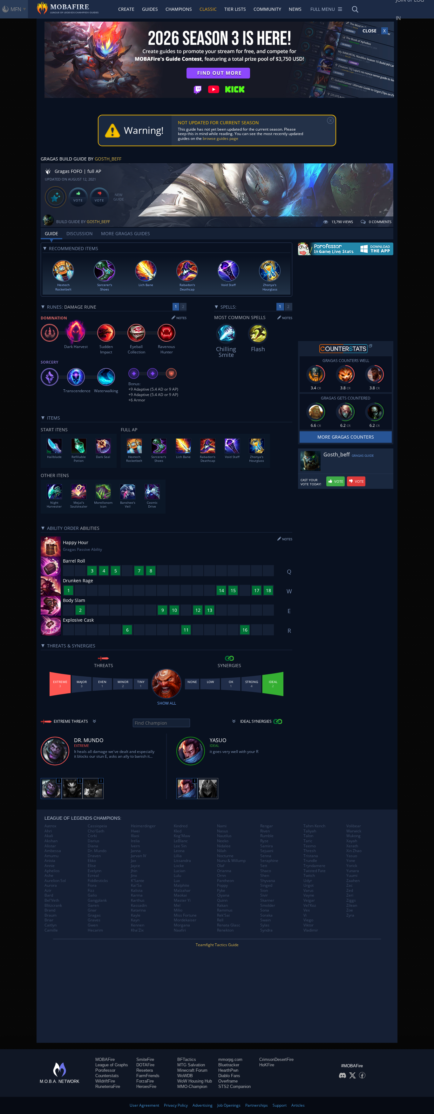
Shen (264, 875)
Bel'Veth (51, 900)
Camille (51, 930)
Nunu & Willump (231, 860)
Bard (48, 895)
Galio (92, 895)
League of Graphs (111, 1065)
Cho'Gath (96, 831)
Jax (133, 860)
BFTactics (186, 1059)
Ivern (135, 846)
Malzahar (182, 890)
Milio (178, 910)
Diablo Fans (229, 1075)
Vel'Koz (309, 905)
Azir (47, 890)
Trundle (310, 860)
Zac (349, 885)
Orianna (224, 870)
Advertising (203, 1105)
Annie (49, 865)
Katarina (138, 910)
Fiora (92, 885)
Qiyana (223, 895)
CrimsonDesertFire (276, 1059)
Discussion (79, 233)
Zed (349, 890)
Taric (307, 841)
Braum (50, 915)
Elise (92, 865)
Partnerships (256, 1105)
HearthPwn (228, 1070)
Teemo (309, 846)
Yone (350, 860)
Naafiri (180, 930)
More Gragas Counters (345, 437)
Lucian (179, 870)
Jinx (134, 875)
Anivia (49, 860)
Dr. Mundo (97, 850)
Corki (92, 835)
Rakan (222, 905)
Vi (305, 915)
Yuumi (351, 875)
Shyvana (267, 880)
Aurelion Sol (55, 880)
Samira (266, 846)
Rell (220, 920)
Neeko (222, 841)
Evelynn (94, 870)
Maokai (180, 895)
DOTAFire (145, 1065)
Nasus (222, 831)
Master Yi (182, 900)
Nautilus (224, 835)
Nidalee (224, 846)
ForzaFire (145, 1081)
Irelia (135, 841)
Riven (265, 831)
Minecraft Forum (192, 1070)
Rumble (267, 835)
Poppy (222, 885)
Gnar (92, 910)
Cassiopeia (97, 826)
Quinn (222, 900)
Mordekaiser (185, 920)
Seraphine (269, 860)
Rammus (225, 910)
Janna (136, 850)
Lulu (177, 875)
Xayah (351, 841)
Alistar (50, 846)
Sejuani (266, 850)
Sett (263, 865)
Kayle (135, 915)
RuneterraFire (107, 1086)
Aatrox (50, 826)
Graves (94, 920)
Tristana (310, 855)
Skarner (267, 900)
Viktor (308, 925)
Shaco (265, 870)
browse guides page (220, 138)
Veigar (309, 900)
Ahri (48, 831)
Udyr (307, 880)
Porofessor (105, 1070)
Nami (222, 826)
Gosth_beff (108, 159)
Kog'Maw (182, 835)
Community (267, 9)
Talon (308, 835)
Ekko (92, 860)
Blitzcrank (53, 905)
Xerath (352, 846)
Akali (48, 835)
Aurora (50, 885)
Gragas (94, 915)
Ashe (48, 875)
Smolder (267, 905)
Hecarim (95, 930)
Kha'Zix (137, 930)
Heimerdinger (143, 826)
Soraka (266, 915)
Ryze (264, 841)
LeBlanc (181, 841)
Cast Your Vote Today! (311, 482)
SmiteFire (145, 1059)
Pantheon (225, 880)
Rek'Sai (223, 915)
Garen (93, 905)
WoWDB (185, 1075)
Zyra (350, 915)
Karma (137, 895)
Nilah (221, 850)
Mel (177, 905)
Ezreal (93, 875)
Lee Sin (180, 846)
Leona (179, 850)
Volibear (353, 826)
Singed (266, 885)
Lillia (178, 855)
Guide (51, 233)
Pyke (221, 890)
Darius (93, 841)
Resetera (144, 1070)
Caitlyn (50, 925)
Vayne (308, 895)
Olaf (220, 865)
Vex (306, 910)
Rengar (266, 826)
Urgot (308, 885)
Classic (208, 9)
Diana (93, 846)
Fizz (91, 890)
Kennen (137, 925)
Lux (177, 880)
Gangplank (97, 900)
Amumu (51, 855)
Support (280, 1105)
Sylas (264, 925)
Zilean (351, 905)
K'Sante (137, 880)
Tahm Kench (314, 826)
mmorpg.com (230, 1059)
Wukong (353, 835)
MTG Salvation (191, 1065)
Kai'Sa (136, 885)
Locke (179, 865)
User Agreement (144, 1105)
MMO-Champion (192, 1086)
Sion (264, 890)
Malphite (181, 885)
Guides (150, 9)
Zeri (349, 895)
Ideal (214, 745)
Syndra (266, 930)
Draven (94, 855)
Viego (308, 920)
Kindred (180, 826)
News (295, 9)
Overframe (228, 1081)
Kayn (135, 920)
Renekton (225, 930)
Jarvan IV (138, 855)
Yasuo (351, 855)
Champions (179, 9)
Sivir (264, 895)
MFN (15, 9)
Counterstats (107, 1075)
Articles (298, 1105)
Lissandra (182, 860)
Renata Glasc (228, 925)
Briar (48, 920)
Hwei (135, 831)
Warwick (353, 831)
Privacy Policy (176, 1105)
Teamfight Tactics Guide (217, 944)
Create (126, 9)
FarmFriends (147, 1075)
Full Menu (322, 9)
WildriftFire (105, 1081)
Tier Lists (235, 9)
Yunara (352, 870)
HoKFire (266, 1065)
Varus (308, 890)
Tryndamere (314, 865)
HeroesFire (146, 1086)
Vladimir (310, 930)
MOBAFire (105, 1059)
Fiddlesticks (98, 880)
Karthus (138, 900)
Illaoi (135, 835)
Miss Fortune (185, 915)
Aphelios (52, 870)
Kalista (137, 890)
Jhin (134, 870)
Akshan (51, 841)
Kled (177, 831)
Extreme (81, 745)
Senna (265, 855)
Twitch (309, 875)
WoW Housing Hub (194, 1081)
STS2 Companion (234, 1086)
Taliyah (309, 831)
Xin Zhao (354, 850)
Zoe (349, 910)
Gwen (93, 925)
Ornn (221, 875)
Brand (49, 910)
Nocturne (225, 855)
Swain (265, 920)
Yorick (351, 865)
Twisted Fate (314, 870)
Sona (264, 910)
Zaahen (353, 880)
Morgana (182, 925)
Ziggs (351, 900)
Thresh (309, 850)
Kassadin (139, 905)
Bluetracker (228, 1065)
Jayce (135, 865)
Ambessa (52, 850)
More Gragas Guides (125, 233)
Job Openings (229, 1105)
